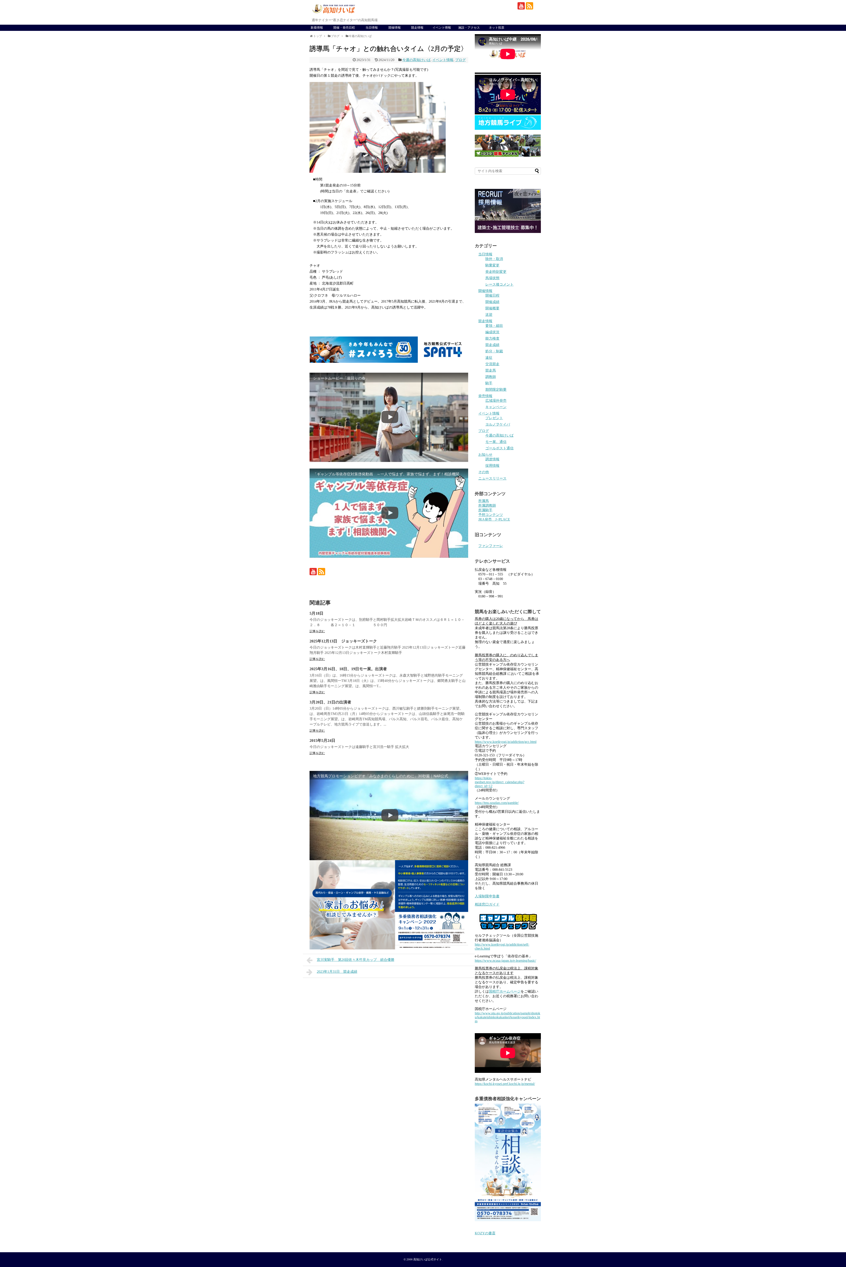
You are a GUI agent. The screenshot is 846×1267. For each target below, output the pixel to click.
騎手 (488, 383)
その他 (483, 472)
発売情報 (485, 396)
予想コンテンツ (490, 515)
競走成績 (492, 345)
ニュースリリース (492, 478)
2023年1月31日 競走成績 (337, 971)
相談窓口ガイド (487, 904)
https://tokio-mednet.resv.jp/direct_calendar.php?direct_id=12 (499, 782)
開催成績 (492, 302)
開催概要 (492, 308)
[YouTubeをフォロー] (521, 5)
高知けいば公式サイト (427, 1259)
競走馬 (490, 370)
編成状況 (492, 332)
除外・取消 (494, 259)
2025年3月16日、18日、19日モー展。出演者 (348, 669)
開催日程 (492, 295)
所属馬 (483, 501)
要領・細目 (494, 325)
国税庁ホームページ (505, 991)
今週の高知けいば (416, 60)
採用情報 (492, 465)
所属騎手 (485, 510)
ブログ (460, 60)
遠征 (488, 357)
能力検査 (492, 338)
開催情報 (394, 27)
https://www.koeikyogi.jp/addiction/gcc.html (505, 742)
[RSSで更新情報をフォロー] (529, 5)
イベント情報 (442, 27)
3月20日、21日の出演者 (330, 702)
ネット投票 (496, 27)
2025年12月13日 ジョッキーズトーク (343, 641)
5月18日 (316, 613)
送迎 (488, 314)
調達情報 (492, 459)
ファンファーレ (490, 546)
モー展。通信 (495, 442)
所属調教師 (487, 505)
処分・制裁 (494, 351)
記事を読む (317, 631)
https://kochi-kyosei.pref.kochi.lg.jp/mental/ (505, 1084)
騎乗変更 (492, 265)
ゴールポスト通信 (499, 448)
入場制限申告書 (487, 896)
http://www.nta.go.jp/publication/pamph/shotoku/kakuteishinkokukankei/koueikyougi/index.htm (507, 1017)
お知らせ (485, 454)
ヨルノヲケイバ (497, 424)
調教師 (490, 377)
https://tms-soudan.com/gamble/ (497, 803)
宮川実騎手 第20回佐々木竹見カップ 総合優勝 (355, 960)
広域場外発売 (495, 400)
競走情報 (417, 27)
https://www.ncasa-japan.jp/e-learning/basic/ (505, 960)
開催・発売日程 (344, 27)
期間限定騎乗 (495, 389)
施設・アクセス (469, 27)
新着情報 (317, 27)
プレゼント (494, 418)
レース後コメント (499, 284)
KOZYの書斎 (485, 1233)
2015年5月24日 (322, 740)
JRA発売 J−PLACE (494, 519)
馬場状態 (492, 278)
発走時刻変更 (495, 271)
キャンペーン (495, 407)
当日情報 (371, 27)
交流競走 (492, 364)
